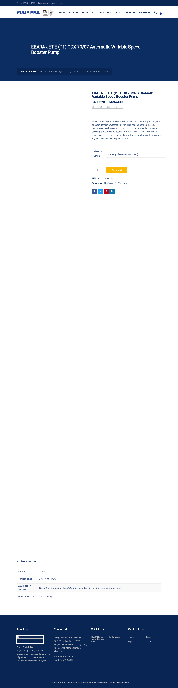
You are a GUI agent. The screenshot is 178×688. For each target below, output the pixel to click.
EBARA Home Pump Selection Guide (98, 639)
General (149, 642)
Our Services (88, 12)
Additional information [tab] (26, 561)
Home (62, 12)
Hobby (148, 637)
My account (144, 12)
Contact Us (130, 12)
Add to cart (116, 170)
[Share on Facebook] (94, 191)
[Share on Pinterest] (106, 191)
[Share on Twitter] (100, 191)
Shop (118, 12)
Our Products (105, 12)
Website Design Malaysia (119, 682)
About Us (73, 12)
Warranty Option (98, 153)
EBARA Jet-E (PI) (112, 183)
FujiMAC (131, 642)
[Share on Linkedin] (112, 191)
